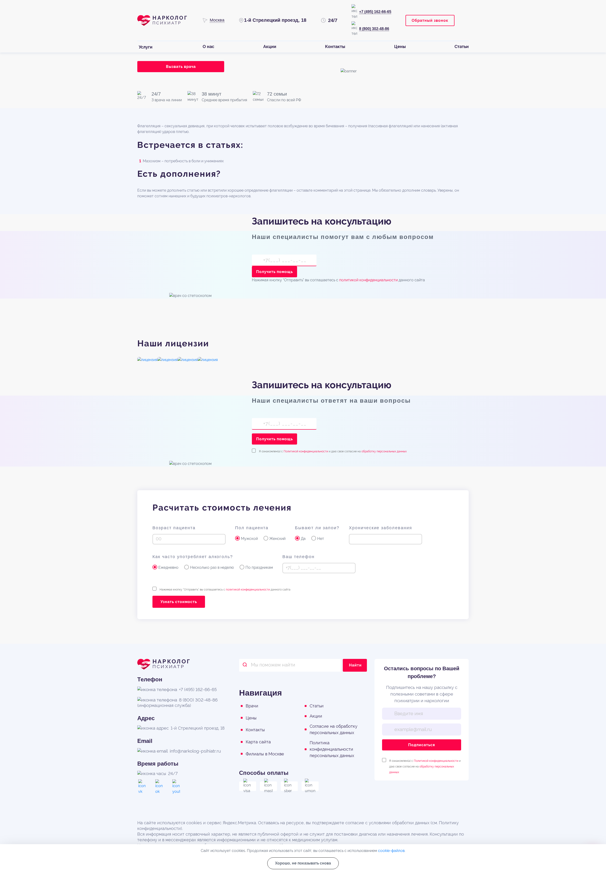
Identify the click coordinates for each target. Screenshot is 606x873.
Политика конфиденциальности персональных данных (332, 749)
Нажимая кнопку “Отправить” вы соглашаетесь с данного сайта (225, 589)
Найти (355, 665)
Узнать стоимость (178, 602)
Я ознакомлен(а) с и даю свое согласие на (333, 451)
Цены (251, 717)
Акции (316, 716)
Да (303, 539)
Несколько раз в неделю (212, 567)
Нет (320, 539)
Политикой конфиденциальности (306, 451)
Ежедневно (168, 567)
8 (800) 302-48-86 (374, 29)
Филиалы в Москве (265, 753)
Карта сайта (258, 741)
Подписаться (421, 745)
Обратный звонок (430, 20)
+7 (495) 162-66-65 (375, 12)
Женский (277, 539)
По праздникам (259, 567)
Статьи (317, 705)
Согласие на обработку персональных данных (333, 729)
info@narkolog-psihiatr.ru (195, 751)
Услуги (145, 46)
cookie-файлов (391, 850)
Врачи (252, 705)
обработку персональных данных (384, 451)
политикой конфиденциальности (368, 280)
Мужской (249, 539)
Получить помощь (274, 271)
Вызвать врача (181, 66)
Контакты (255, 729)
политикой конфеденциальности (248, 589)
